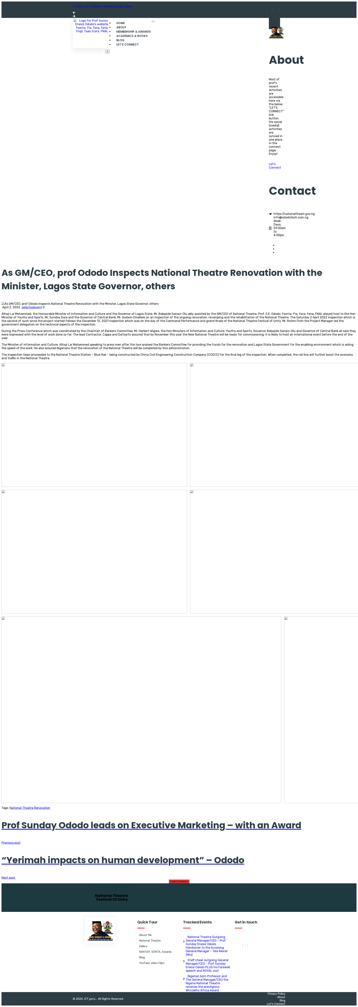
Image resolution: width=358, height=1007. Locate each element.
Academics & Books (132, 36)
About (121, 27)
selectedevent (32, 307)
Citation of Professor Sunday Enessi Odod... (103, 6)
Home (120, 23)
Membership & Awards (133, 32)
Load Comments (179, 881)
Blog (120, 40)
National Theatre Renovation (30, 808)
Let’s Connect (127, 44)
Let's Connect (275, 165)
